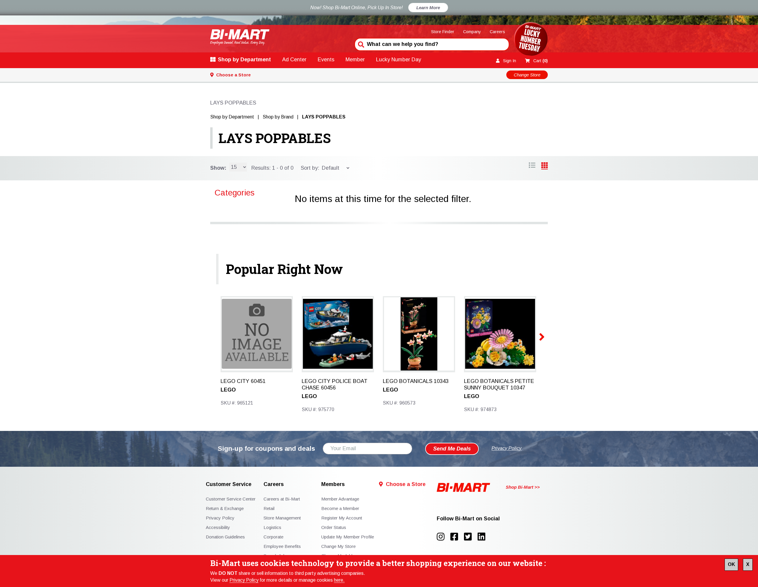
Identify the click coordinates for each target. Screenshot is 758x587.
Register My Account (341, 517)
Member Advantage (340, 498)
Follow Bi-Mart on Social (468, 519)
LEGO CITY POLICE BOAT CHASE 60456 (334, 384)
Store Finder (442, 31)
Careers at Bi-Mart (282, 498)
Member (355, 59)
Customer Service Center (231, 498)
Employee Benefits (282, 546)
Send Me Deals (452, 449)
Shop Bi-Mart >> (523, 487)
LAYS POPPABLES (275, 138)
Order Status (333, 527)
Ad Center (294, 59)
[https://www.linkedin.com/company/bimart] (483, 537)
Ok (731, 564)
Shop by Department (244, 59)
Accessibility (218, 527)
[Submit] (360, 44)
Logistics (272, 527)
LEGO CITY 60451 (243, 381)
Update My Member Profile (347, 536)
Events (326, 59)
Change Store (527, 74)
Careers (497, 31)
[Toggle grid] (532, 166)
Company (472, 31)
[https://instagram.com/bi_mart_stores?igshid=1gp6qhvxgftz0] (443, 537)
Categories (235, 192)
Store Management (282, 517)
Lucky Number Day (398, 59)
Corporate (273, 536)
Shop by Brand (278, 116)
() (540, 60)
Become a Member (340, 508)
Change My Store (338, 546)
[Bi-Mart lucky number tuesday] (531, 40)
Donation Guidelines (225, 536)
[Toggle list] (544, 166)
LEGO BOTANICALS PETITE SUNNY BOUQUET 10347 (499, 384)
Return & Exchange (225, 508)
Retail (269, 508)
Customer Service (228, 484)
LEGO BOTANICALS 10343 (416, 381)
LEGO (228, 390)
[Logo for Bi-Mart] (239, 37)
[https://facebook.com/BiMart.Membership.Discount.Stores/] (457, 537)
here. (339, 580)
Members (333, 484)
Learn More (428, 7)
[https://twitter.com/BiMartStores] (471, 537)
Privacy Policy (243, 580)
